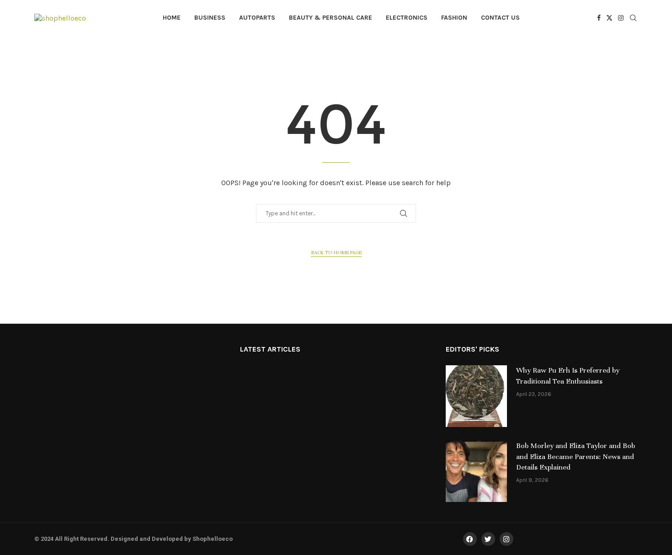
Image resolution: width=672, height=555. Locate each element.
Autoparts (257, 17)
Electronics (406, 17)
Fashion (454, 17)
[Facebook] (599, 17)
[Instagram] (621, 17)
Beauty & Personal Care (330, 17)
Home (172, 17)
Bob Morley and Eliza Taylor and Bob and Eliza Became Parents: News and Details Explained (575, 456)
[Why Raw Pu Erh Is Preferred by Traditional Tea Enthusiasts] (476, 396)
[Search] (633, 18)
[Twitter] (609, 17)
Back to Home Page (336, 252)
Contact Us (500, 17)
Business (209, 17)
